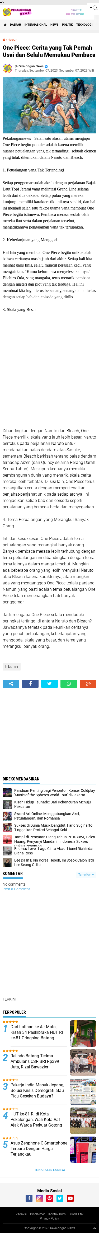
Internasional (36, 24)
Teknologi (84, 24)
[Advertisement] (49, 370)
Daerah (15, 24)
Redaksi (21, 1214)
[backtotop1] (94, 1228)
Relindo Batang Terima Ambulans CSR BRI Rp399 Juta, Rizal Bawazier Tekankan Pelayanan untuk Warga (36, 1066)
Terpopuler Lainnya (49, 1170)
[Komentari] (88, 684)
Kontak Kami (57, 1214)
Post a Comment (16, 889)
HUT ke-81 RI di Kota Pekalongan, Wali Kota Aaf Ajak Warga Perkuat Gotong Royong (36, 1122)
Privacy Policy (49, 1218)
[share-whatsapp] (68, 684)
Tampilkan (85, 874)
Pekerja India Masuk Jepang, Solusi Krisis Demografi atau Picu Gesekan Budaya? (37, 1090)
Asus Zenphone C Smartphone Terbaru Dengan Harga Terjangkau (39, 1149)
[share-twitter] (49, 684)
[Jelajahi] (93, 7)
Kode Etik (76, 1214)
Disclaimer (37, 1214)
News (54, 24)
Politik (67, 24)
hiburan (12, 39)
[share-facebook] (30, 684)
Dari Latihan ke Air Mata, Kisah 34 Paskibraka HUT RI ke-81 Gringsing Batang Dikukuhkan (37, 1035)
